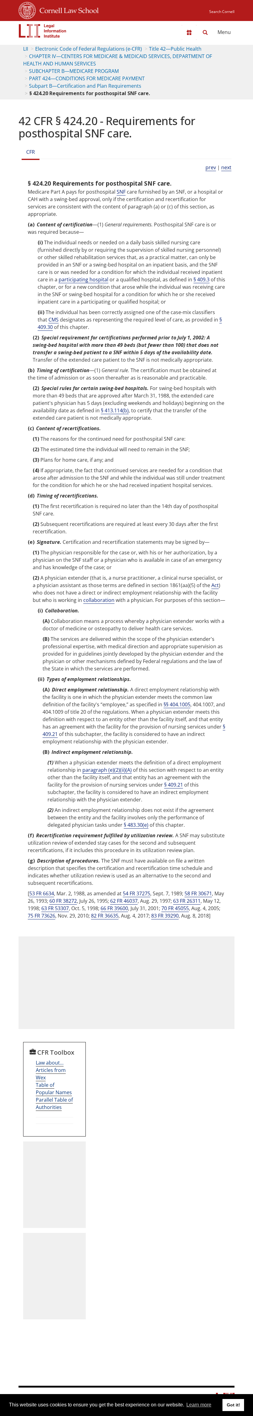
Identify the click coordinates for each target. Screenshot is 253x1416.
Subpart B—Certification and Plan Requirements (85, 85)
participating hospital (83, 279)
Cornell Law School (67, 9)
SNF (121, 191)
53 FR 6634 (41, 893)
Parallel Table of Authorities (54, 1103)
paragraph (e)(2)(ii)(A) (107, 770)
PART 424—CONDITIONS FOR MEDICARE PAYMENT (87, 78)
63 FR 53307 (55, 908)
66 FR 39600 (114, 908)
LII (25, 48)
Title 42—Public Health (175, 48)
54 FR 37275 (136, 893)
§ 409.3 (201, 279)
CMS (53, 319)
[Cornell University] (27, 9)
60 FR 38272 (63, 900)
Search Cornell (221, 11)
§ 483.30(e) (136, 824)
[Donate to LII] (189, 32)
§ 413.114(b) (115, 410)
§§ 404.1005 (177, 704)
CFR (30, 152)
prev (210, 167)
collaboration (98, 600)
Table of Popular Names (54, 1089)
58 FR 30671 (198, 893)
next (226, 167)
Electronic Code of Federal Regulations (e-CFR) (88, 48)
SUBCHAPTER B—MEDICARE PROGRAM (74, 71)
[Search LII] (205, 32)
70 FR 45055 (175, 908)
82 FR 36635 (104, 915)
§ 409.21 (173, 784)
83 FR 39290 (165, 915)
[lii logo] (42, 31)
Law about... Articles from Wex (51, 1070)
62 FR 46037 (124, 900)
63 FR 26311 (187, 900)
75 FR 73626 (41, 915)
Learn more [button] (198, 1404)
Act (215, 585)
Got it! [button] (233, 1404)
